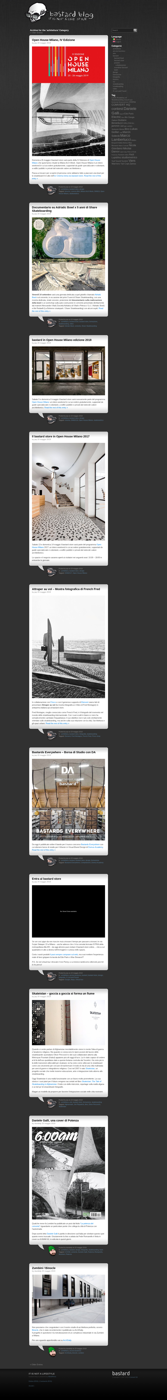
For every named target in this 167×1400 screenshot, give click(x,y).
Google (67, 980)
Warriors (116, 163)
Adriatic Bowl (69, 326)
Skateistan (62, 1106)
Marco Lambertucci (121, 138)
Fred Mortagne (76, 736)
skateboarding (64, 324)
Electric (116, 117)
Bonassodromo (123, 102)
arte (70, 1102)
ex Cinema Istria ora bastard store (68, 176)
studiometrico (74, 194)
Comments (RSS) (46, 1381)
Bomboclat (115, 102)
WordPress (52, 1377)
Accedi (31, 1386)
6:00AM (67, 1252)
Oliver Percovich (94, 1104)
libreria (121, 129)
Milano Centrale (123, 145)
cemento (78, 326)
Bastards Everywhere (90, 844)
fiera (122, 117)
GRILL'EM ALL (128, 123)
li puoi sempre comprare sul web (64, 954)
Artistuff (126, 100)
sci (114, 82)
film (126, 117)
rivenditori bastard (121, 67)
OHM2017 (68, 573)
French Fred (87, 736)
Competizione (86, 863)
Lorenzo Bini (75, 191)
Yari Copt (124, 164)
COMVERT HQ (121, 104)
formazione (93, 321)
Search (135, 30)
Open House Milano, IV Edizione (53, 40)
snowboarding (118, 86)
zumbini (81, 1353)
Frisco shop (96, 736)
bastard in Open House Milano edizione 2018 (61, 340)
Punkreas (115, 155)
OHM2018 (74, 420)
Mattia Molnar (123, 143)
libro (86, 1104)
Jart (122, 126)
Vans (132, 160)
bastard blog (59, 12)
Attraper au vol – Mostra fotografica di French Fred (66, 589)
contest (117, 109)
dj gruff (122, 114)
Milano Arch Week (87, 191)
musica (115, 79)
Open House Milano (40, 402)
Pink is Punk (131, 152)
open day (123, 152)
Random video (123, 155)
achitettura (65, 189)
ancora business (75, 975)
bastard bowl (74, 321)
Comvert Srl (133, 1377)
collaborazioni (120, 65)
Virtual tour (79, 980)
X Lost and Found (72, 977)
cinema (67, 420)
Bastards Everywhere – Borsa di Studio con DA (64, 752)
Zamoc (133, 163)
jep (125, 126)
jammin (116, 125)
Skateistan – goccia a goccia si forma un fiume (63, 993)
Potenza (69, 1254)
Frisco (53, 702)
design (81, 189)
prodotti (117, 63)
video (72, 324)
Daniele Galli (52, 1234)
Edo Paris (128, 114)
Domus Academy (95, 847)
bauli (130, 100)
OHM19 (97, 191)
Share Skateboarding (89, 326)
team (101, 1250)
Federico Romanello (95, 1252)
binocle (67, 191)
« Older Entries (36, 33)
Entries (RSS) (33, 1381)
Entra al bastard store (46, 878)
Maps (73, 980)
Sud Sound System (120, 161)
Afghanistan (69, 1104)
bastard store (74, 189)
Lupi (121, 132)
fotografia (82, 734)
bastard (72, 860)
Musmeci (62, 1254)
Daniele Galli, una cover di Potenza (55, 1120)
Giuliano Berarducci (119, 121)
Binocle (35, 1330)
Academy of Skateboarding (119, 99)
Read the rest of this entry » (56, 407)
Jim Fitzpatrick (79, 1104)
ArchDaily (67, 1340)
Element (84, 702)
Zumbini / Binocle (43, 1268)
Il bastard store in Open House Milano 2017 (61, 436)
